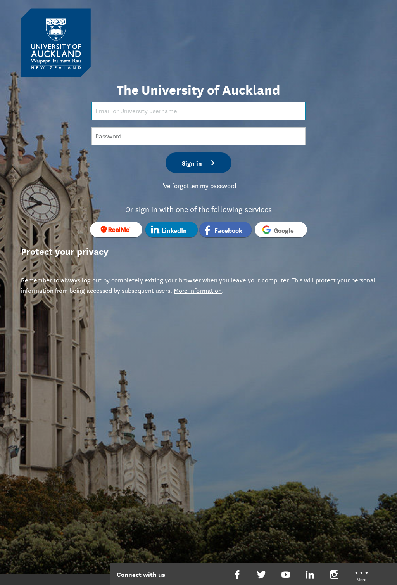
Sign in (192, 163)
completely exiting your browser (156, 279)
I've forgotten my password (198, 185)
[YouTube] (285, 574)
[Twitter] (261, 574)
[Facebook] (237, 574)
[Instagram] (334, 574)
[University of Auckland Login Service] (56, 42)
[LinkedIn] (310, 574)
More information (198, 290)
